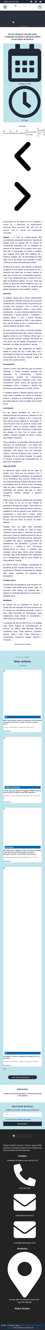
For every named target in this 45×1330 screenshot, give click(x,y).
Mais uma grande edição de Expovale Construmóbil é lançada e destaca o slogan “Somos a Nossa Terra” (22, 722)
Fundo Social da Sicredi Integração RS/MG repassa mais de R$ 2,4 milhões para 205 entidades (22, 791)
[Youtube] (40, 1)
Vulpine (35, 1328)
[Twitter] (36, 1)
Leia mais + (7, 731)
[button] (5, 7)
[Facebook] (31, 1)
